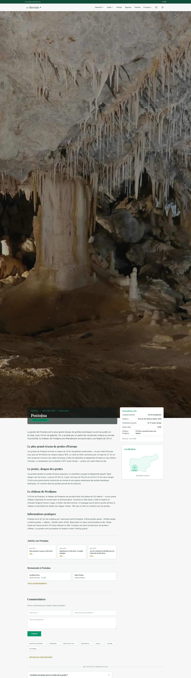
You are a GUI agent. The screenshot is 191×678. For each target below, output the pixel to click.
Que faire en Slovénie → (36, 643)
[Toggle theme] (162, 7)
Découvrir (98, 7)
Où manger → (33, 648)
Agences (128, 7)
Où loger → (110, 643)
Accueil (35, 411)
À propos (146, 7)
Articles (119, 7)
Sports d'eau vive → (69, 643)
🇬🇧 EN (164, 2)
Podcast (137, 7)
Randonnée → (53, 643)
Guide (109, 7)
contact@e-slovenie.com (33, 2)
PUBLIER (34, 634)
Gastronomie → (86, 643)
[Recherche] (156, 7)
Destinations (48, 411)
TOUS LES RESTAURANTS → (38, 583)
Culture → (99, 643)
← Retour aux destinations (39, 657)
